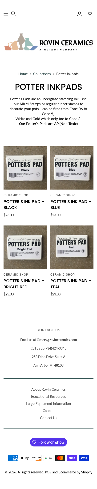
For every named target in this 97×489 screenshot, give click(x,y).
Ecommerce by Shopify (75, 472)
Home (23, 74)
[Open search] (13, 13)
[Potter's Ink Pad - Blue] (72, 168)
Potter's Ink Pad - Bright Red (24, 284)
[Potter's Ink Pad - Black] (25, 168)
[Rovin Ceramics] (48, 41)
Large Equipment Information (48, 403)
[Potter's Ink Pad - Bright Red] (25, 247)
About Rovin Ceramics (48, 389)
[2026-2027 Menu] (6, 13)
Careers (48, 410)
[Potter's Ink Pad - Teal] (72, 247)
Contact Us (48, 417)
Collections (42, 74)
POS (48, 472)
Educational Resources (48, 396)
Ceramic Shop (16, 195)
